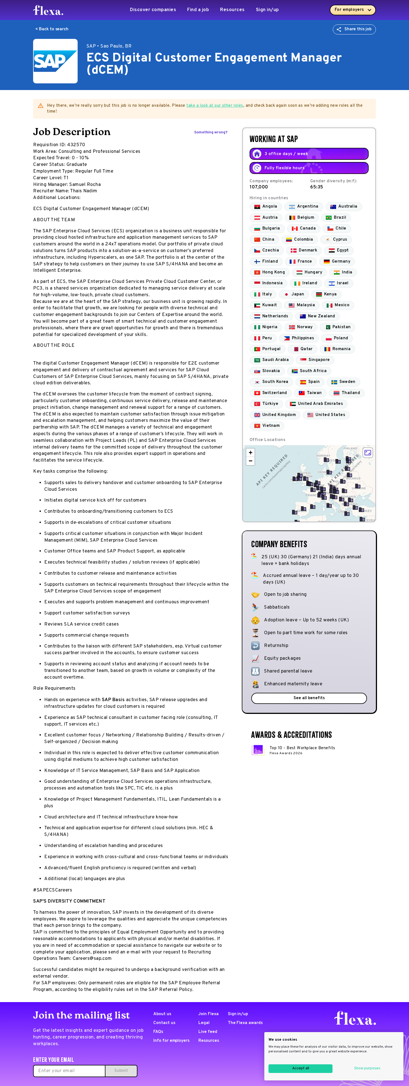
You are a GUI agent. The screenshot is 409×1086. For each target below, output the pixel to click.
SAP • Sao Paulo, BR (109, 46)
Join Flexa (208, 1014)
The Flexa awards (245, 1023)
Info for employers (171, 1040)
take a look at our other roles (214, 105)
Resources (232, 10)
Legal (204, 1023)
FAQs (158, 1032)
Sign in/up (267, 10)
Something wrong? (211, 132)
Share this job (357, 29)
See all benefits (309, 698)
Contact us (164, 1023)
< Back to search (51, 29)
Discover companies (153, 10)
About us (162, 1014)
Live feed (207, 1032)
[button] (310, 484)
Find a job (198, 10)
